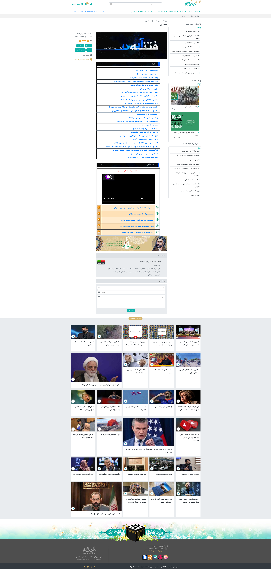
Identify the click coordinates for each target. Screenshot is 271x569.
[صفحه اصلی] (94, 567)
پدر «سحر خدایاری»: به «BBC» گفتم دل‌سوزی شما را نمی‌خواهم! (137, 121)
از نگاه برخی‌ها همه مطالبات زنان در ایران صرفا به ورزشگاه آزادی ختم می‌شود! (133, 107)
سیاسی (184, 16)
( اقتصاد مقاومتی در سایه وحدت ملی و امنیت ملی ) (82, 12)
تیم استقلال (88, 46)
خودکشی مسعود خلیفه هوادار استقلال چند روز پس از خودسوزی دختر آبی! (135, 150)
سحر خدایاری (80, 46)
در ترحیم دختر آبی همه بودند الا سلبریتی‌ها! (144, 132)
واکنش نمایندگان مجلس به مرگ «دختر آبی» (144, 77)
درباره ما (162, 567)
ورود (71, 4)
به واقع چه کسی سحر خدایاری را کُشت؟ (145, 139)
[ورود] (91, 567)
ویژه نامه (190, 16)
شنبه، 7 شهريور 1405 (99, 12)
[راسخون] (193, 7)
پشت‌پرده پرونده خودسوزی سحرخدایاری (141, 214)
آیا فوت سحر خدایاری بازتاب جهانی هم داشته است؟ (141, 103)
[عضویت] (88, 567)
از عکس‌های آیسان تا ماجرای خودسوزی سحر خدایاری (137, 220)
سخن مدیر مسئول (177, 567)
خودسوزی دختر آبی (80, 50)
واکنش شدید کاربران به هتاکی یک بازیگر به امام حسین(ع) (139, 96)
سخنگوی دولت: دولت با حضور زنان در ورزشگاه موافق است (139, 100)
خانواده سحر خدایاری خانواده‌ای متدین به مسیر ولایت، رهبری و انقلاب (136, 143)
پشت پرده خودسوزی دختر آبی (148, 125)
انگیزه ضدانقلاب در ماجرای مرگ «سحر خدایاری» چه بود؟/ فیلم (138, 136)
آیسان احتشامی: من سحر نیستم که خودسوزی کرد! (138, 232)
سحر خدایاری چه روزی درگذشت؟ (147, 74)
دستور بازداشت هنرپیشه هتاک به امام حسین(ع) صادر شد (139, 92)
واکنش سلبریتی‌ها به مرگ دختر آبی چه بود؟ (144, 85)
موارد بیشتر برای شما (82, 59)
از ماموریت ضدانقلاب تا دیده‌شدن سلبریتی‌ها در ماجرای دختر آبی (133, 208)
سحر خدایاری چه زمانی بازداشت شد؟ (146, 70)
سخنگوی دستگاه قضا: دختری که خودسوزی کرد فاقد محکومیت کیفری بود (135, 111)
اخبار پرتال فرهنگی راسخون (155, 551)
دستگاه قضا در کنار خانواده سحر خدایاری (145, 128)
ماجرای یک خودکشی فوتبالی (149, 89)
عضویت (77, 4)
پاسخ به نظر (101, 263)
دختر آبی (89, 50)
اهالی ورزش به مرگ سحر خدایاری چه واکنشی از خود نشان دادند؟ (135, 81)
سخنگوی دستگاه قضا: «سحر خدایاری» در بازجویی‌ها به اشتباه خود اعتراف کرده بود (132, 146)
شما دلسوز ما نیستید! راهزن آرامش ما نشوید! (144, 154)
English (132, 567)
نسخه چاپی (86, 55)
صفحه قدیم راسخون (137, 11)
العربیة (137, 567)
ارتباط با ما (168, 567)
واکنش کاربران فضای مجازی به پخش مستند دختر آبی (137, 226)
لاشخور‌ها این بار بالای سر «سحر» (147, 114)
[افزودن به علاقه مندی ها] (84, 567)
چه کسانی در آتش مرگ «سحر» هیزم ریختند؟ (143, 118)
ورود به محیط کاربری (146, 567)
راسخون (195, 11)
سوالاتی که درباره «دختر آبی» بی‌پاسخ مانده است (142, 157)
